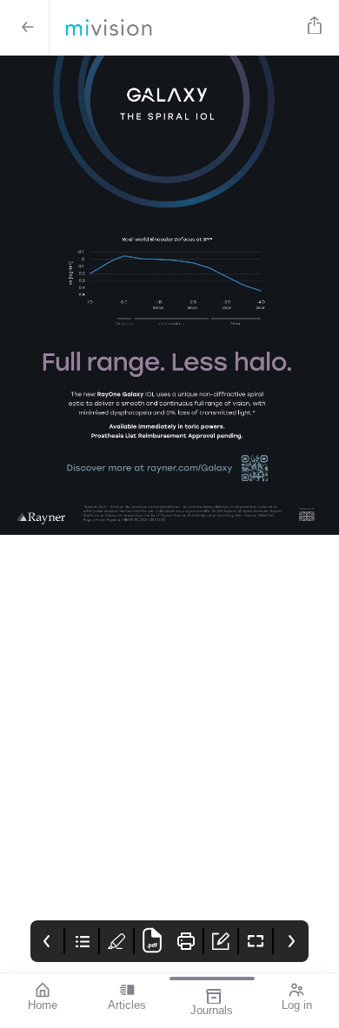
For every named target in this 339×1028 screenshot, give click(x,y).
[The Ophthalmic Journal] (175, 28)
